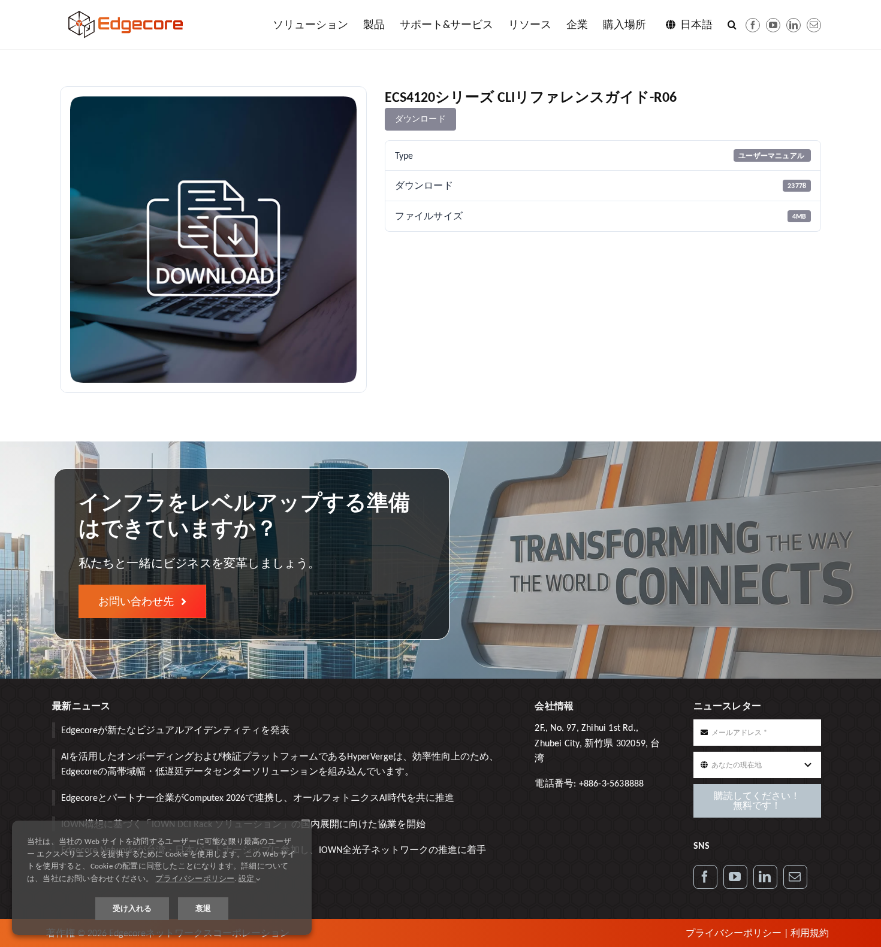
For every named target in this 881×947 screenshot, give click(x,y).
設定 (248, 878)
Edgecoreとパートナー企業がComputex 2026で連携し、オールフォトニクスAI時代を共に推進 (257, 797)
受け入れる (132, 908)
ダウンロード (420, 119)
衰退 (203, 908)
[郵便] (814, 25)
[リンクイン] (793, 25)
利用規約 (810, 933)
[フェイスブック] (753, 25)
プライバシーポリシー (734, 933)
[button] (732, 25)
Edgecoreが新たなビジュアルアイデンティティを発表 (175, 730)
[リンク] (765, 877)
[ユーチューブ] (773, 25)
